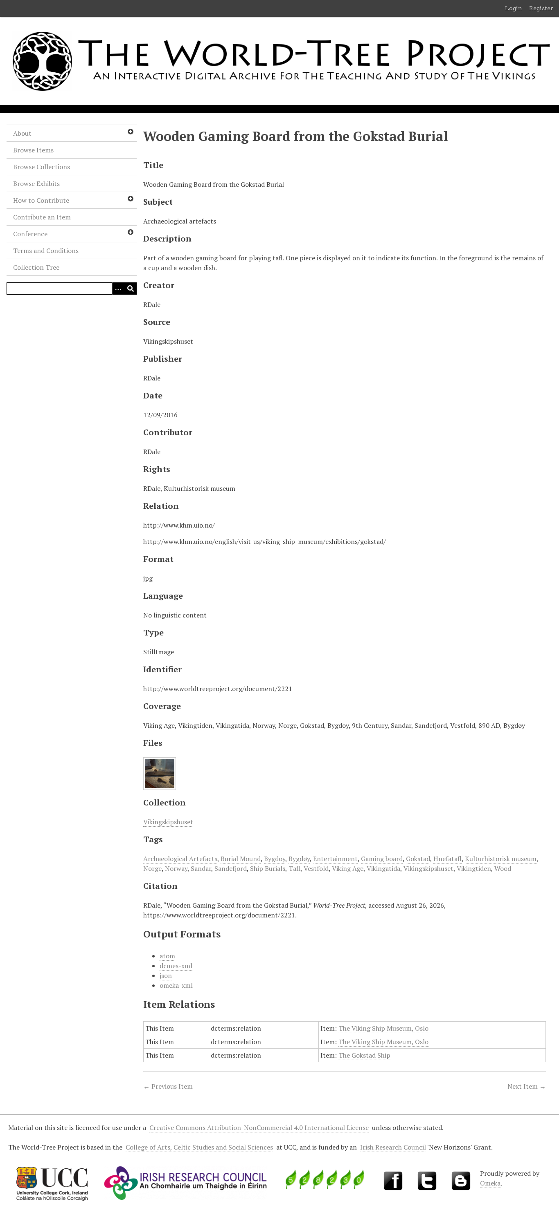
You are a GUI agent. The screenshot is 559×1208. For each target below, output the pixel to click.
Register (541, 8)
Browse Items (33, 149)
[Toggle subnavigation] (130, 131)
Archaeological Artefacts (180, 858)
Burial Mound (241, 858)
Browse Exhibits (36, 183)
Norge (152, 868)
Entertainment (335, 858)
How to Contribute (41, 200)
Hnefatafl (447, 858)
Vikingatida (383, 868)
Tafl (294, 868)
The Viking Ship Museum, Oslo (383, 1028)
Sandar (201, 868)
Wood (502, 868)
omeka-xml (176, 985)
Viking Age (347, 868)
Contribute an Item (42, 217)
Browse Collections (41, 166)
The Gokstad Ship (364, 1055)
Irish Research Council (393, 1147)
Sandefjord (230, 868)
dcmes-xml (176, 965)
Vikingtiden (474, 868)
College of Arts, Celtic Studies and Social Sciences (199, 1147)
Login (513, 8)
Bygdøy (299, 858)
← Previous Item (168, 1086)
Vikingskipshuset (168, 821)
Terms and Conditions (46, 250)
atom (167, 955)
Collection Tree (36, 267)
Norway (176, 868)
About (22, 133)
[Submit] (130, 288)
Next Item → (526, 1086)
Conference (30, 233)
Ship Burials (267, 868)
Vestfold (316, 868)
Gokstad (418, 858)
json (166, 975)
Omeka (490, 1183)
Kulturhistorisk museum (500, 858)
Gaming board (382, 858)
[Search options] (118, 288)
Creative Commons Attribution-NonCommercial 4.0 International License (259, 1127)
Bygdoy (274, 858)
